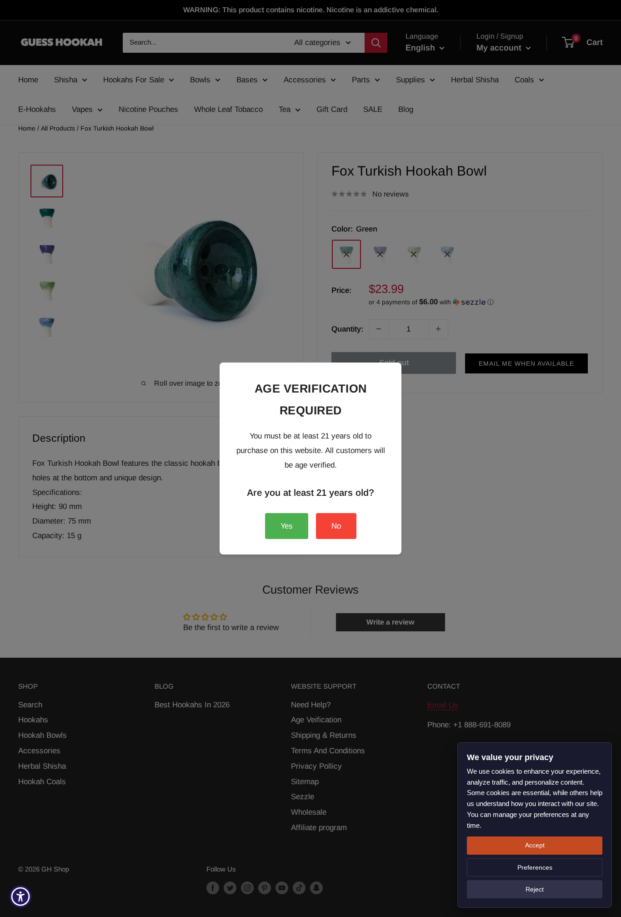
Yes (286, 526)
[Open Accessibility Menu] (20, 896)
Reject (535, 889)
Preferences (534, 867)
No (336, 526)
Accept (535, 845)
